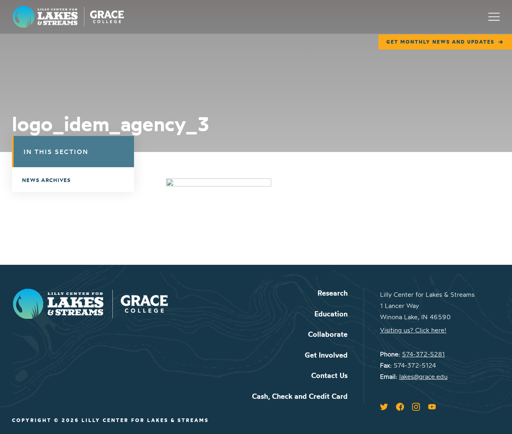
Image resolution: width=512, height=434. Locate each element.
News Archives (46, 180)
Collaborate (328, 334)
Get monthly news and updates (440, 42)
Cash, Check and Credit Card (300, 396)
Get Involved (326, 355)
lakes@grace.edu (423, 376)
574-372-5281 (423, 354)
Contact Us (329, 375)
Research (333, 293)
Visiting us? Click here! (413, 330)
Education (331, 313)
